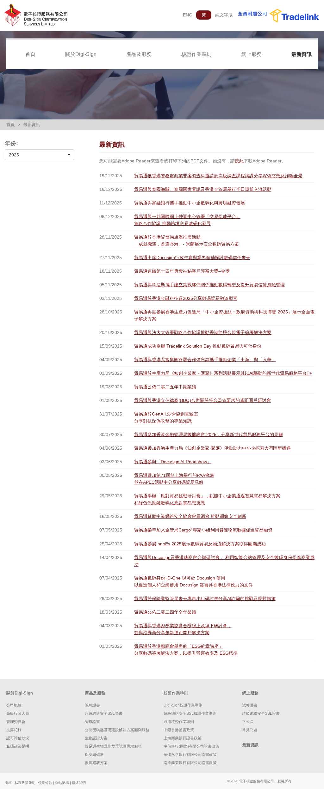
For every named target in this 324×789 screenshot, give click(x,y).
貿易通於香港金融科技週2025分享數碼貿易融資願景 (185, 298)
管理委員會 (15, 721)
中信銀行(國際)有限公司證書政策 (191, 746)
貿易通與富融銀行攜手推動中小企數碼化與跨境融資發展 (189, 202)
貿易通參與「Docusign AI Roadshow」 (172, 461)
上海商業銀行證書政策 (183, 738)
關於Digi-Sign (81, 54)
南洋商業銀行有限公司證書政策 (190, 763)
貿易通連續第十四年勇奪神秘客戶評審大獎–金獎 (182, 271)
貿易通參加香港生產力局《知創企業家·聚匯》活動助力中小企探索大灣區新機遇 (212, 448)
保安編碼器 (94, 754)
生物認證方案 (96, 738)
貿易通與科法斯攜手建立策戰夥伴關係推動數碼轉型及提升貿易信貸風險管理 (209, 284)
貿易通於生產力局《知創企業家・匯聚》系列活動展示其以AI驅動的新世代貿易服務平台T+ (223, 373)
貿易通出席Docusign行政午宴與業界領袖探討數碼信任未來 (192, 257)
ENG (187, 14)
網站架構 (62, 783)
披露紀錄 (14, 730)
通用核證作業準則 (179, 721)
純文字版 (224, 14)
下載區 (247, 721)
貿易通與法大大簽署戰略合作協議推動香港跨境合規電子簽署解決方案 (202, 332)
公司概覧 (14, 705)
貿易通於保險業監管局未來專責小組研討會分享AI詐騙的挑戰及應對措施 (205, 598)
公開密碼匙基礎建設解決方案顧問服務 (117, 730)
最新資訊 (301, 54)
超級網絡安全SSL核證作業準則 (190, 713)
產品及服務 (139, 54)
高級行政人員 (17, 713)
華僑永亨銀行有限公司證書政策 (190, 754)
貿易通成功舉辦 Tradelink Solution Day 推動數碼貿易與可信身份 (197, 346)
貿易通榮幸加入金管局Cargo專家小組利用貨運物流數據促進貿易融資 (203, 529)
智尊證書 (92, 721)
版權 (8, 783)
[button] (39, 154)
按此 (239, 160)
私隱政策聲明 (17, 746)
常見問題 (249, 730)
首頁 (30, 54)
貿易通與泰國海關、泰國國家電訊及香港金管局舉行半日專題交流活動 (202, 189)
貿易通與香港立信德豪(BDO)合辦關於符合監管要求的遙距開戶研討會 (202, 400)
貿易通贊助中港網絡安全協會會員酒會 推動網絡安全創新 (190, 516)
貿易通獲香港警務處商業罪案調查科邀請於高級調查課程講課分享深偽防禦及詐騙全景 (218, 175)
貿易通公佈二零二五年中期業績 (165, 386)
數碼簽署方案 (96, 763)
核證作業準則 (196, 54)
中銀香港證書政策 (179, 730)
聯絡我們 (79, 783)
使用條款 (45, 783)
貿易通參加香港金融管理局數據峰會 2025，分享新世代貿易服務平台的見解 (208, 434)
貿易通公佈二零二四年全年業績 (165, 612)
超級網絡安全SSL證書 (103, 713)
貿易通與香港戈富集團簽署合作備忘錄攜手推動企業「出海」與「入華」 (205, 359)
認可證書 (92, 705)
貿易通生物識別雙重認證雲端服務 (113, 746)
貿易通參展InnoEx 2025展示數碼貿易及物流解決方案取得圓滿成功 (200, 543)
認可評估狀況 (17, 738)
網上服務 (251, 54)
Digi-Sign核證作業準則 (183, 705)
